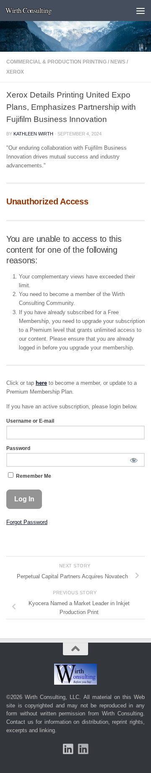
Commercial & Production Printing (56, 62)
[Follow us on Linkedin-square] (68, 749)
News (117, 62)
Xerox (15, 72)
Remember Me (33, 476)
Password (18, 448)
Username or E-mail (30, 421)
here (41, 383)
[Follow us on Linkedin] (83, 749)
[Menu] (140, 10)
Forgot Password (26, 522)
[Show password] (134, 460)
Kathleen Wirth (33, 133)
